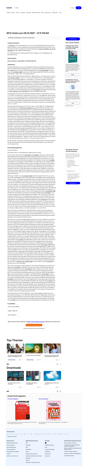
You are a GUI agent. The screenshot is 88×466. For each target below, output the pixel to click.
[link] (8, 12)
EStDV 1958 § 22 (31, 61)
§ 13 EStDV (28, 269)
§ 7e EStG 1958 (44, 70)
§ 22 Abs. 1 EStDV (15, 78)
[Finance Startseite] (10, 7)
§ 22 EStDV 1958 (17, 72)
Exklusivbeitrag (11, 359)
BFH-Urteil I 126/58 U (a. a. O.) (28, 108)
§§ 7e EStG (28, 155)
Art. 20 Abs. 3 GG (46, 244)
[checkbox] (66, 174)
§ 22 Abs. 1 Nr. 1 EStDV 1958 (24, 261)
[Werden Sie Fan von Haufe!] (45, 443)
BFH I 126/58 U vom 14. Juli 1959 (18, 91)
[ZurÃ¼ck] (57, 364)
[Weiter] (60, 364)
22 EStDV (36, 155)
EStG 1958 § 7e (22, 61)
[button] (78, 7)
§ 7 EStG (13, 300)
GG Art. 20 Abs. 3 (12, 61)
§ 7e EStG (11, 45)
